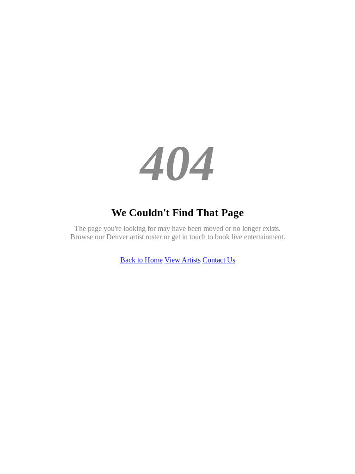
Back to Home (141, 260)
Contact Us (218, 260)
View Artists (183, 260)
